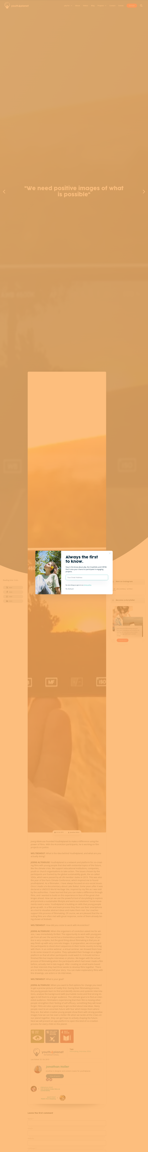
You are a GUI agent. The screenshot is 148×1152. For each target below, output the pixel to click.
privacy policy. (88, 585)
